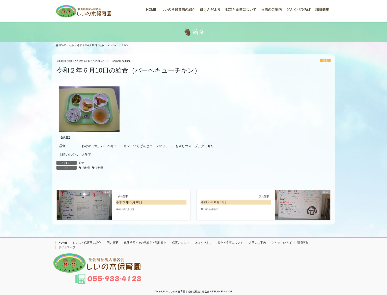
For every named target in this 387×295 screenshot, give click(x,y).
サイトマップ (66, 247)
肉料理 (86, 167)
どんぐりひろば (281, 242)
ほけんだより (203, 242)
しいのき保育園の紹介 (87, 242)
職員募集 (303, 242)
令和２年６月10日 (129, 202)
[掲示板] (84, 205)
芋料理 (99, 167)
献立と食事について (230, 242)
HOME (62, 242)
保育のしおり (180, 242)
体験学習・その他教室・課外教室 (145, 242)
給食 (325, 60)
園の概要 (112, 242)
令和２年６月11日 (213, 202)
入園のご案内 (257, 242)
